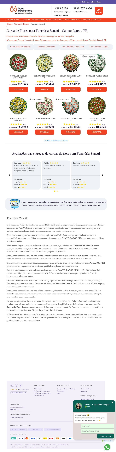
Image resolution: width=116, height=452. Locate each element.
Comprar (18, 89)
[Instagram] (16, 385)
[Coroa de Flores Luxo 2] (45, 107)
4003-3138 (61, 8)
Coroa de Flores (21, 24)
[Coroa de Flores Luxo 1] (45, 64)
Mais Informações (64, 385)
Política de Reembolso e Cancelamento (42, 394)
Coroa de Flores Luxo (46, 47)
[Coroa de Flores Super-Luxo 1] (97, 107)
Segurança (60, 391)
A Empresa (37, 389)
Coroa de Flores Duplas (99, 47)
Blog (58, 393)
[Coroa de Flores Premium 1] (18, 107)
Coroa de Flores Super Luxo (73, 47)
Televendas (15, 404)
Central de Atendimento (20, 414)
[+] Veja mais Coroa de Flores (56, 140)
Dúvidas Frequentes (88, 396)
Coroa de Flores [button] (12, 19)
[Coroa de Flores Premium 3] (18, 64)
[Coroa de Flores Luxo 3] (71, 107)
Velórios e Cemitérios (92, 19)
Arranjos (26, 19)
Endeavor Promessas (18, 392)
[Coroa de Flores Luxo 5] (71, 64)
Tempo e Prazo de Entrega (66, 389)
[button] (18, 47)
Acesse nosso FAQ (87, 399)
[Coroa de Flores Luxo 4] (97, 64)
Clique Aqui (96, 2)
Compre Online (86, 385)
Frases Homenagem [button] (54, 19)
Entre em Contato (16, 417)
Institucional (39, 385)
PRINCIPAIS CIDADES (72, 19)
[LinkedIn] (12, 385)
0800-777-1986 (83, 8)
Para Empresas (38, 19)
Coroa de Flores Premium (20, 47)
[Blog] (20, 385)
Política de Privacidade (42, 391)
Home (10, 24)
